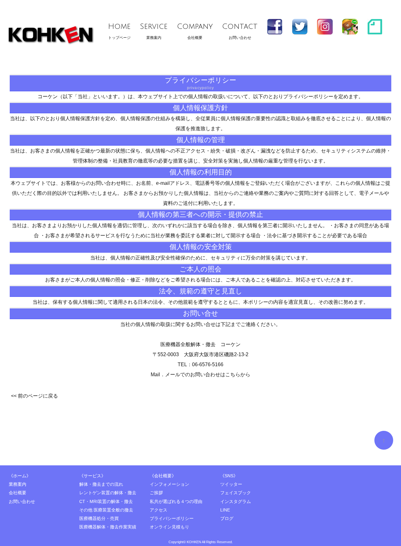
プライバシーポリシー (172, 518)
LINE (225, 510)
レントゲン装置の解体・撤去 (107, 492)
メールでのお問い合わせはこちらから (207, 374)
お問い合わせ (240, 31)
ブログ (226, 518)
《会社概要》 (163, 476)
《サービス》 (92, 476)
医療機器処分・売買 (99, 518)
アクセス (158, 510)
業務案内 (154, 31)
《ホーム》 (20, 476)
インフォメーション (169, 484)
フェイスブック (235, 492)
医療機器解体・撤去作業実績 (107, 527)
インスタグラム (235, 501)
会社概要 (195, 31)
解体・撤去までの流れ (101, 484)
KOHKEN (194, 542)
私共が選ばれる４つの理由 (176, 501)
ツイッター (231, 484)
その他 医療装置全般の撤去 (106, 510)
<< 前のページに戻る (34, 396)
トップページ (119, 31)
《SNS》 (229, 476)
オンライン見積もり (169, 527)
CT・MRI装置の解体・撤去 (106, 501)
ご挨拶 (156, 492)
